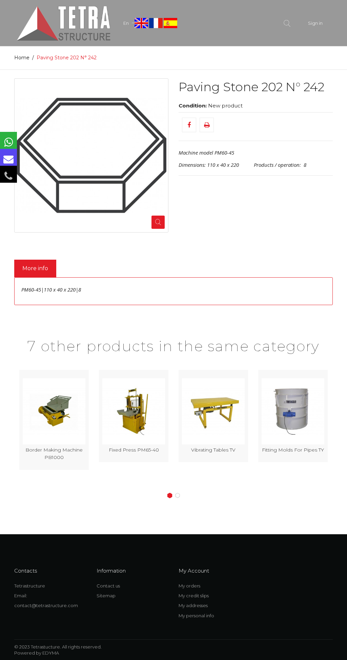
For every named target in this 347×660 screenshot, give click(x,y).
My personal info (196, 615)
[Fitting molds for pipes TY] (213, 411)
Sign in (315, 23)
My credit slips (194, 595)
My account (194, 570)
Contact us (108, 585)
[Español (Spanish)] (170, 22)
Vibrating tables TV (133, 450)
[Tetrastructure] (63, 22)
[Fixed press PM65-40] (54, 411)
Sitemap (106, 595)
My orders (189, 585)
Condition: (193, 105)
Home (21, 58)
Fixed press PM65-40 (54, 450)
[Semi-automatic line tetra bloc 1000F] (293, 411)
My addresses (193, 605)
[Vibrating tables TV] (133, 411)
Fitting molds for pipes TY (213, 450)
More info (35, 268)
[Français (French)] (156, 22)
